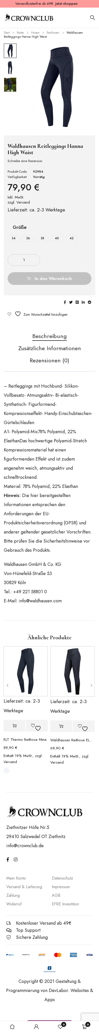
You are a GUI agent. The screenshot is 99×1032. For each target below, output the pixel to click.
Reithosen (53, 32)
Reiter (20, 32)
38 (42, 238)
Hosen (35, 32)
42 (72, 238)
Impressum (61, 887)
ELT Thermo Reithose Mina (25, 739)
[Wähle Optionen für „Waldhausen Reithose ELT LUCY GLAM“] (61, 726)
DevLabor (58, 990)
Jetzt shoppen (66, 3)
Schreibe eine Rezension (25, 161)
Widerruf (14, 904)
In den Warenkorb (53, 278)
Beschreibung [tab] (49, 336)
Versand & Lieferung (24, 887)
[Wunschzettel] (38, 314)
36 (28, 238)
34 (13, 238)
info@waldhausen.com (40, 601)
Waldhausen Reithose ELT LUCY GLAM (72, 740)
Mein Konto (16, 878)
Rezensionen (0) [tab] (49, 360)
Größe (20, 228)
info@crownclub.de (25, 845)
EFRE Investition (65, 904)
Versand (23, 202)
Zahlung (13, 895)
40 (57, 238)
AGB (56, 895)
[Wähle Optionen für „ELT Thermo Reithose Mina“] (14, 726)
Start (7, 32)
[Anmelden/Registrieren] (36, 1027)
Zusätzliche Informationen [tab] (49, 348)
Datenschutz (62, 878)
